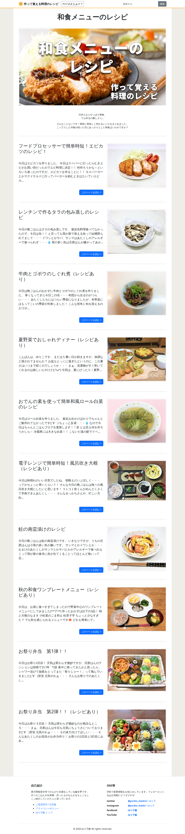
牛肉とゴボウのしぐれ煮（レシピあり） (56, 276)
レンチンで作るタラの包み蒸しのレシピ (58, 214)
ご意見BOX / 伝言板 (46, 804)
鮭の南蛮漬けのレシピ (42, 529)
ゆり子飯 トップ (44, 812)
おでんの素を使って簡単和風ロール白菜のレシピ (60, 404)
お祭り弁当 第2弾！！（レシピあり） (59, 711)
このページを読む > (91, 192)
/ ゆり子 (142, 801)
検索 (162, 3)
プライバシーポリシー (47, 808)
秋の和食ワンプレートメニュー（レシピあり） (58, 592)
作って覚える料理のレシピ (41, 4)
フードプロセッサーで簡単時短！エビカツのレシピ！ (60, 148)
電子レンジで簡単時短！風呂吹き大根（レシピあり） (58, 465)
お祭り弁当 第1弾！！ (43, 651)
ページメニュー (71, 4)
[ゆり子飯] (20, 4)
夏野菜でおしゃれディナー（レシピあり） (58, 342)
